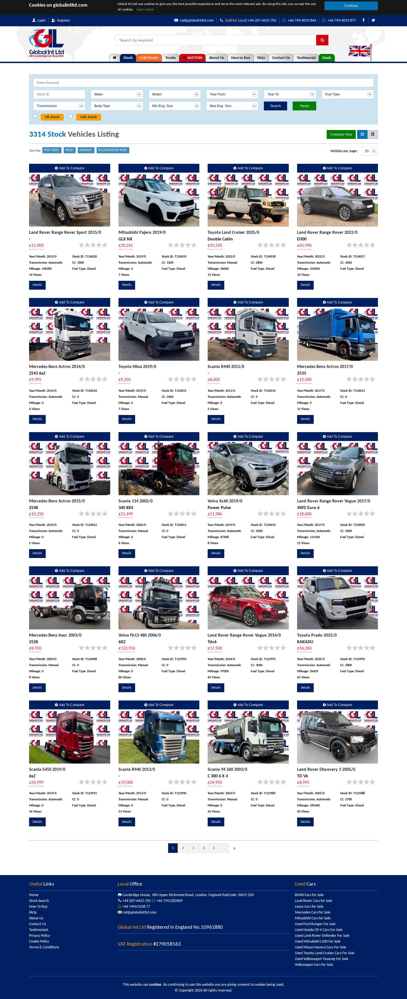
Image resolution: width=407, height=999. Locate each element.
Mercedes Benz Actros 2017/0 (325, 367)
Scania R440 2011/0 (226, 367)
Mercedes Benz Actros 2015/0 (57, 501)
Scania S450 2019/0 (47, 769)
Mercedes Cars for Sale (312, 912)
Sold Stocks (149, 58)
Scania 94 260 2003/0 (227, 769)
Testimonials (38, 930)
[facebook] (363, 21)
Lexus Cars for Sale (309, 907)
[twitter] (373, 21)
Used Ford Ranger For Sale (315, 924)
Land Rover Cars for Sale (313, 901)
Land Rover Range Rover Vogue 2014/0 (244, 635)
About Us (216, 58)
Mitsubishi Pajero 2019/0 (142, 232)
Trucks (170, 58)
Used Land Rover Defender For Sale (322, 936)
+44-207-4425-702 (250, 21)
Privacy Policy (39, 936)
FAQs (261, 58)
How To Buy (38, 907)
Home (33, 895)
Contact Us (281, 58)
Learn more (145, 9)
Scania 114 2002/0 (136, 501)
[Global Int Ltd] (46, 43)
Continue (351, 6)
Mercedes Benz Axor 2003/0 (55, 635)
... (224, 848)
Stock (128, 58)
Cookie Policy (39, 942)
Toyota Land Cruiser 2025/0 (233, 232)
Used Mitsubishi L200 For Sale (318, 942)
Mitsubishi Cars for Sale (313, 918)
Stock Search (39, 901)
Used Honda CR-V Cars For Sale (318, 930)
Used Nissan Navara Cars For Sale (320, 947)
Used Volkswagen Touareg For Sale (321, 959)
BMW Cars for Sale (309, 895)
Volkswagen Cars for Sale (314, 965)
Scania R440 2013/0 (137, 769)
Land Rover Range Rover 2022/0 (327, 232)
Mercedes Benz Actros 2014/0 (57, 367)
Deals (326, 58)
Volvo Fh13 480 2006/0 (140, 635)
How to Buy (240, 58)
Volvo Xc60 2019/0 (225, 501)
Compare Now (341, 134)
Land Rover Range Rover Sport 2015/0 (65, 232)
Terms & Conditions (44, 947)
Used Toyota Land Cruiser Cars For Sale (324, 953)
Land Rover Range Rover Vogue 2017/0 (333, 501)
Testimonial (306, 58)
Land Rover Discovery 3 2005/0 (326, 769)
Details (37, 285)
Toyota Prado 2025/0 (317, 635)
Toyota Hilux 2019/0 (137, 367)
